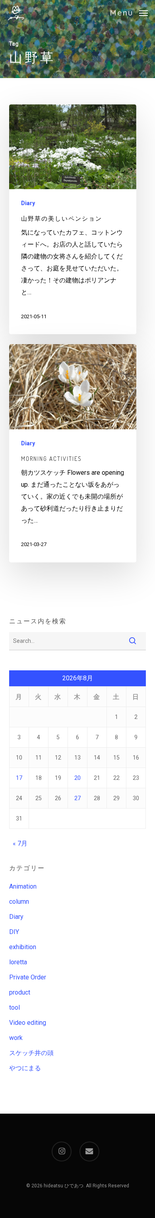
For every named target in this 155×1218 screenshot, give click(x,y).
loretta (18, 962)
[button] (129, 12)
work (16, 1038)
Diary (28, 203)
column (19, 901)
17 (19, 778)
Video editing (27, 1022)
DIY (14, 932)
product (19, 992)
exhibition (22, 947)
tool (14, 1007)
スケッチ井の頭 (31, 1053)
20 (77, 778)
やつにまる (25, 1068)
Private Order (27, 977)
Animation (23, 886)
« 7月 (20, 843)
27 (77, 798)
